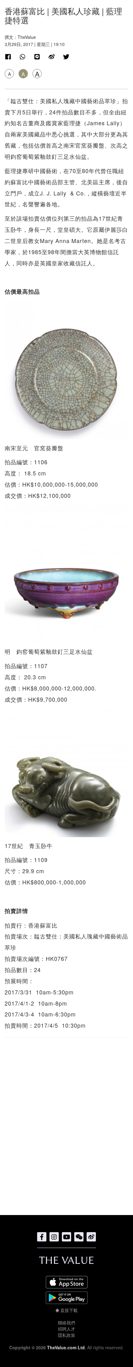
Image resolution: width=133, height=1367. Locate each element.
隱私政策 (66, 1335)
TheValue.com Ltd (66, 1347)
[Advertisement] (66, 1123)
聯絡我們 (66, 1322)
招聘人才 (66, 1329)
